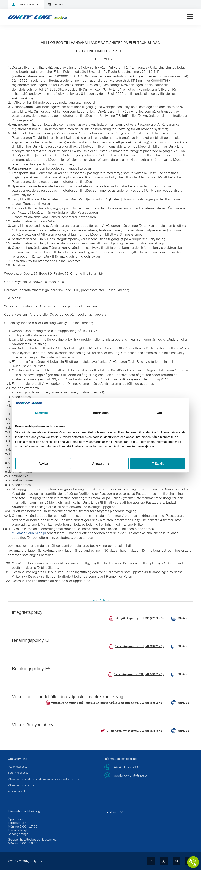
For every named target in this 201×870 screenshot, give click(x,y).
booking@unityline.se (130, 775)
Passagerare (28, 4)
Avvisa (43, 463)
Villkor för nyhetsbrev (21, 785)
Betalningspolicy (18, 772)
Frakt (59, 4)
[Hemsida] (27, 17)
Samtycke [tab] (41, 412)
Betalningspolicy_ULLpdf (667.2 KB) (139, 646)
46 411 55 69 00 (128, 767)
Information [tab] (100, 412)
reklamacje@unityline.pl (29, 533)
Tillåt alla (158, 463)
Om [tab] (159, 412)
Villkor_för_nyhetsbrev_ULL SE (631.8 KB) (135, 731)
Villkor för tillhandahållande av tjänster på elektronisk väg (44, 779)
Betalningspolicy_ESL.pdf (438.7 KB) (139, 674)
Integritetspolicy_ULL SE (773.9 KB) (139, 618)
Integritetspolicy (17, 766)
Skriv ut (183, 618)
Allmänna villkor (18, 791)
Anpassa (98, 463)
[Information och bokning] (193, 862)
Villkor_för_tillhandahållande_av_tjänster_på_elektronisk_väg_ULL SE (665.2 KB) (107, 702)
